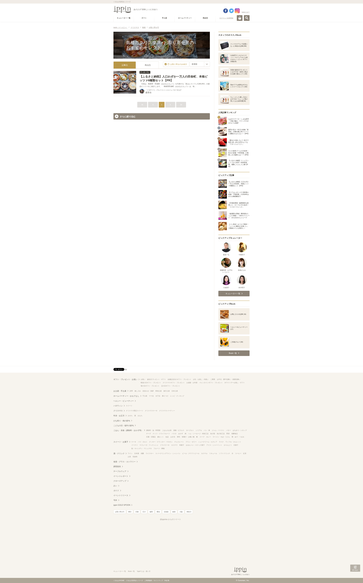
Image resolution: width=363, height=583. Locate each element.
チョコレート (179, 442)
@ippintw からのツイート (170, 519)
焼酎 (142, 453)
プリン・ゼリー (191, 442)
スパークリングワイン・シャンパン (167, 453)
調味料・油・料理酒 (153, 430)
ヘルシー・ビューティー (123, 401)
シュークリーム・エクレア (207, 442)
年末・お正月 (118, 416)
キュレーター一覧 (119, 571)
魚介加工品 (221, 433)
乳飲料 (135, 457)
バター (228, 430)
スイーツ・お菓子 (120, 442)
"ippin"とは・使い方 (143, 571)
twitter (231, 10)
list (126, 369)
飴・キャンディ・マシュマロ (141, 448)
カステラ (174, 445)
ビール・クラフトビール (190, 453)
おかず (180, 433)
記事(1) (125, 65)
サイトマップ (158, 580)
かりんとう (228, 445)
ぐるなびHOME (118, 580)
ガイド (116, 491)
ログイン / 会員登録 (226, 18)
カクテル (204, 453)
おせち (130, 415)
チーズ (148, 433)
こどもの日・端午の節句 (123, 426)
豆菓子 (236, 445)
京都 (137, 512)
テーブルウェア (119, 471)
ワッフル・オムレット (233, 442)
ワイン (130, 453)
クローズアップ (119, 481)
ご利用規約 (148, 580)
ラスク (221, 442)
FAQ (165, 580)
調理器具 (117, 466)
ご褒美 (212, 379)
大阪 (181, 512)
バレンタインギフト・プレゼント (211, 382)
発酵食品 (234, 433)
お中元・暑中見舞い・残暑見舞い (228, 379)
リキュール (213, 453)
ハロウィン (118, 406)
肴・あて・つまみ (238, 437)
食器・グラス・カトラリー (124, 462)
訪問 (131, 391)
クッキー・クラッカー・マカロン (161, 442)
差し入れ (138, 391)
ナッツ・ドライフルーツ (161, 433)
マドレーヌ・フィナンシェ (149, 445)
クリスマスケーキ (151, 410)
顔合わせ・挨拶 (148, 391)
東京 (129, 512)
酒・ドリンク (118, 453)
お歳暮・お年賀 (191, 382)
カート (239, 18)
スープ (202, 437)
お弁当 (172, 437)
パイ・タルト (142, 442)
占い (115, 486)
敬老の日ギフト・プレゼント (151, 382)
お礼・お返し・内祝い (201, 379)
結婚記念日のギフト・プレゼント (179, 379)
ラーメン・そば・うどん (221, 437)
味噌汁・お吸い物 (188, 437)
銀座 (174, 512)
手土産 (145, 396)
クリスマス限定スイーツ (134, 410)
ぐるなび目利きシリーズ (134, 580)
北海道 (166, 512)
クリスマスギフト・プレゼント (174, 382)
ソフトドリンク (224, 453)
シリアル (199, 430)
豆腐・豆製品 (151, 437)
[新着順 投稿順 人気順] (200, 64)
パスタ (174, 433)
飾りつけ (165, 396)
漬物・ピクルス (178, 430)
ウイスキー (150, 453)
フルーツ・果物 (159, 448)
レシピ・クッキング (177, 396)
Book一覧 (131, 571)
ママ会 (151, 396)
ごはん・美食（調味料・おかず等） (128, 430)
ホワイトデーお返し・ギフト (234, 382)
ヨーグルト (190, 430)
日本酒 (136, 453)
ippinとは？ (246, 12)
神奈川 (189, 512)
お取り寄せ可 (119, 512)
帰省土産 (158, 391)
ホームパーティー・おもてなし (126, 396)
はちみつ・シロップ (240, 430)
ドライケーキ (164, 445)
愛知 (158, 512)
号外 (115, 500)
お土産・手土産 (119, 391)
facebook (225, 10)
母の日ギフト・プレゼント (150, 386)
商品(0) (148, 65)
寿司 (178, 437)
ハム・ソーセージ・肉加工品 (198, 433)
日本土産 (175, 391)
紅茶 (244, 453)
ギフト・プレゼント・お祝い (125, 379)
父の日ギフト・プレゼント (170, 386)
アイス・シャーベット (214, 445)
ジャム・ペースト (218, 430)
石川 (144, 512)
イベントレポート (120, 476)
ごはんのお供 (166, 430)
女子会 (158, 396)
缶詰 (167, 437)
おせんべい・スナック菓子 (195, 445)
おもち (140, 415)
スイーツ (129, 406)
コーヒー (238, 453)
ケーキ (133, 442)
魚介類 (212, 433)
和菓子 (181, 445)
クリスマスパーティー (167, 410)
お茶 (129, 457)
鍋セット (160, 437)
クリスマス (118, 411)
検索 (247, 18)
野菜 (228, 433)
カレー (208, 437)
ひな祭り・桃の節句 (121, 421)
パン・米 (207, 430)
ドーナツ (134, 445)
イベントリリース (120, 495)
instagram (237, 10)
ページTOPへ (355, 576)
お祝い (143, 379)
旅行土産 (166, 391)
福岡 (151, 512)
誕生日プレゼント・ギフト (156, 379)
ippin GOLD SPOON (121, 505)
